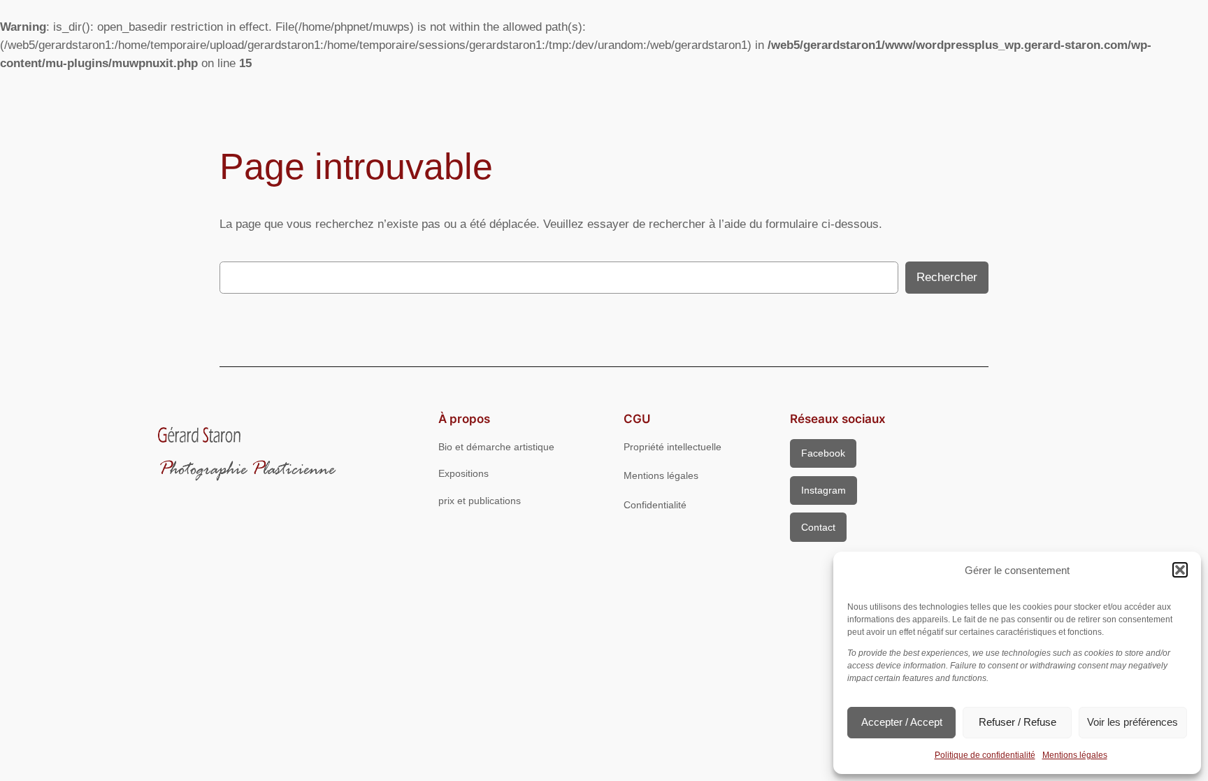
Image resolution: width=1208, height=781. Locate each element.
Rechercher (946, 277)
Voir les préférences (1132, 722)
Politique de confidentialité (985, 755)
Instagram (823, 490)
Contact (818, 527)
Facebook (823, 453)
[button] (1180, 570)
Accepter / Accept (901, 722)
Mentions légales (1074, 755)
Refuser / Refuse (1017, 722)
